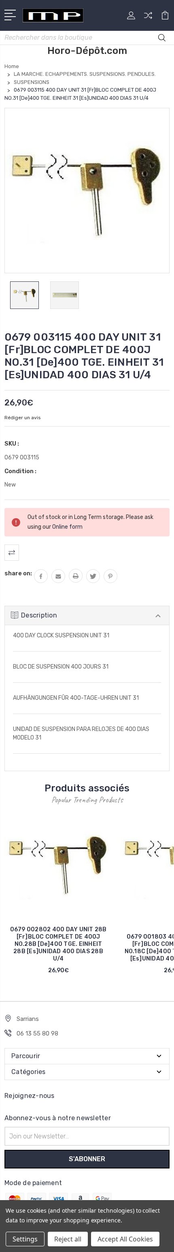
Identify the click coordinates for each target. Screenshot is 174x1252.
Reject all (67, 1239)
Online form (67, 526)
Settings (25, 1239)
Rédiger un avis (22, 417)
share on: (18, 573)
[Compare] (148, 18)
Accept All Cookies (125, 1239)
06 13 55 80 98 (37, 1033)
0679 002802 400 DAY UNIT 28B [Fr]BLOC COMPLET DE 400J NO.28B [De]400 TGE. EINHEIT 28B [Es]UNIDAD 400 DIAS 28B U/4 (58, 944)
